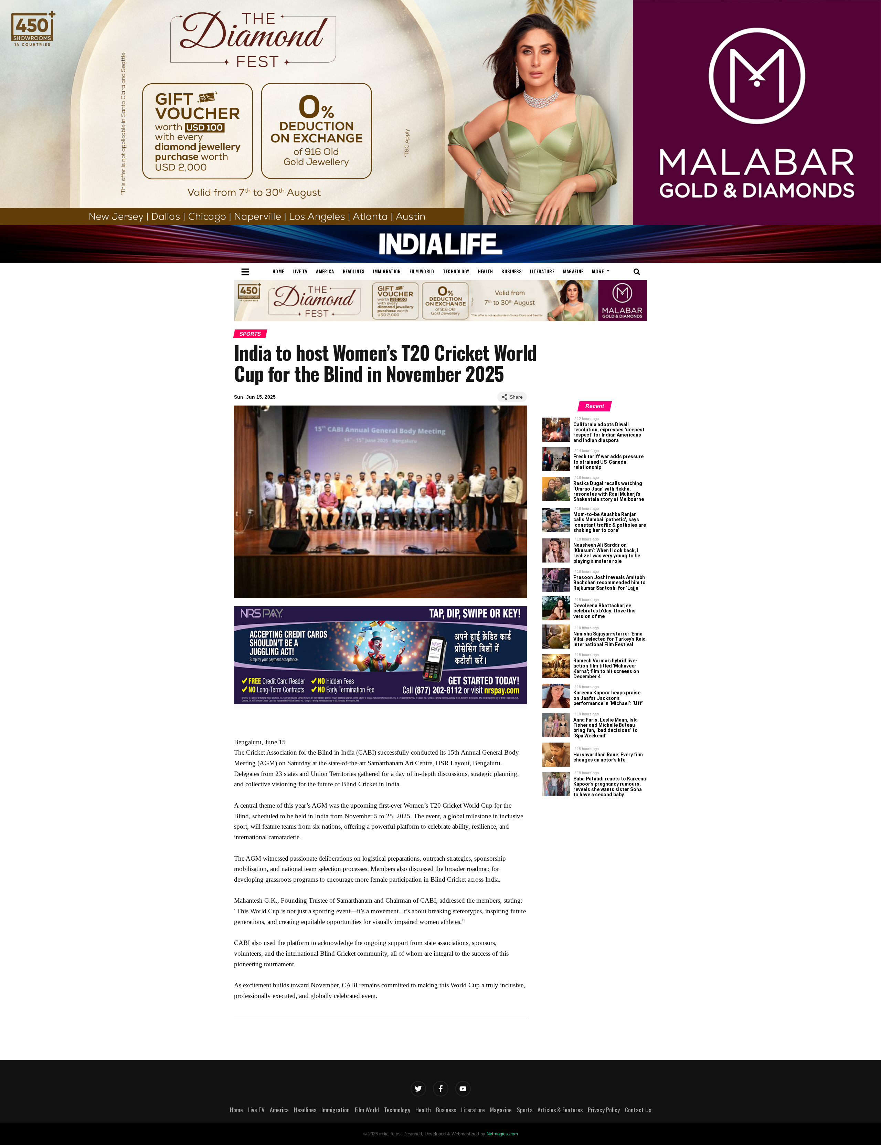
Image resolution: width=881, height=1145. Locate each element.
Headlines (353, 271)
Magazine (573, 271)
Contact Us (638, 1109)
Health (485, 271)
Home (278, 271)
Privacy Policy (604, 1109)
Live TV (300, 271)
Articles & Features (560, 1109)
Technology (456, 271)
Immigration (387, 271)
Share (516, 397)
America (325, 271)
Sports (250, 334)
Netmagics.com (502, 1133)
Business (511, 271)
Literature (542, 271)
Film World (422, 271)
